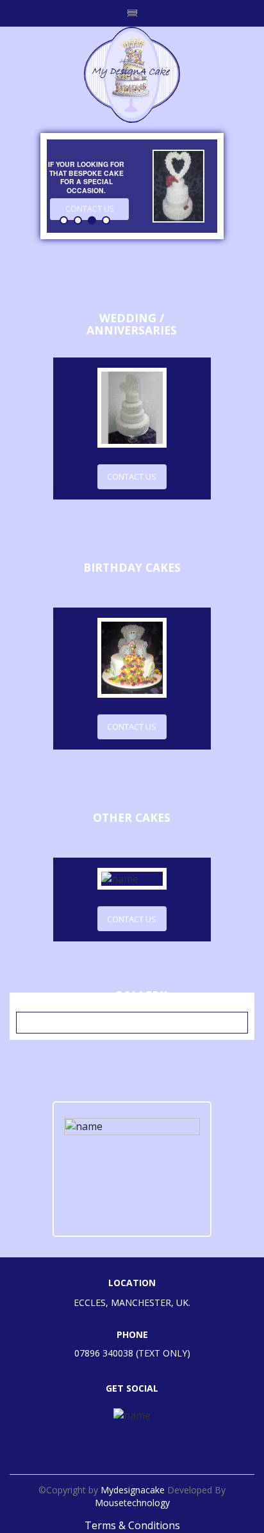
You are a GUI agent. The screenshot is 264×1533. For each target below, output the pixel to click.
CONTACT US (131, 476)
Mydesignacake (134, 1490)
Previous (39, 196)
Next (226, 190)
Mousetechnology (132, 1503)
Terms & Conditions (132, 1525)
